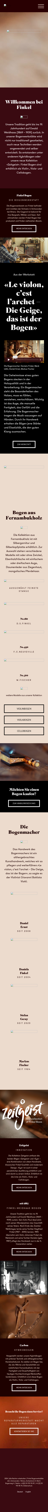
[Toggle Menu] (41, 6)
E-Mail (37, 1481)
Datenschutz (27, 1486)
